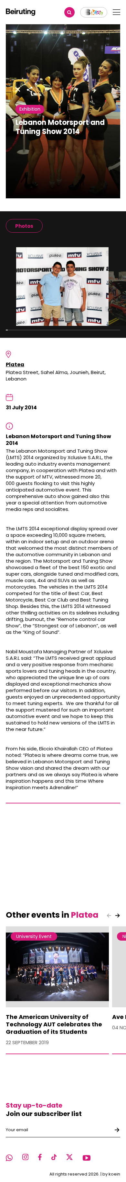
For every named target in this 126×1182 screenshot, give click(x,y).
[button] (117, 915)
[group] (24, 226)
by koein (111, 1174)
